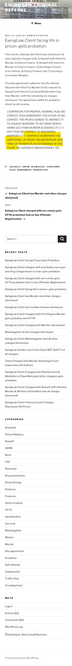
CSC (7, 461)
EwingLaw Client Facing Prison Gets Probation (32, 260)
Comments (14, 620)
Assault (15, 167)
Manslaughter (13, 530)
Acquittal (10, 427)
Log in (8, 606)
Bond (8, 454)
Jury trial (10, 523)
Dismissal (38, 167)
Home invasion (14, 502)
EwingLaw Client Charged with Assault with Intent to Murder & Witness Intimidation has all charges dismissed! (36, 391)
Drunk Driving (13, 482)
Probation (40, 170)
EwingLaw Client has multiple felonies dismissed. (34, 307)
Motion (9, 537)
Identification (13, 516)
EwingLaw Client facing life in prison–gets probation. (36, 289)
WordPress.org (14, 626)
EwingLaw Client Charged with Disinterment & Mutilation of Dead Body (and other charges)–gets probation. (34, 376)
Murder (9, 544)
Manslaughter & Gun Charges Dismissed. (29, 332)
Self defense (12, 564)
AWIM (26, 167)
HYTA (8, 509)
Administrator (37, 35)
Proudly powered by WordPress (22, 657)
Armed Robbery (14, 434)
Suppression (12, 571)
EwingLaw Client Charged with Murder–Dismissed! (35, 325)
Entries (12, 613)
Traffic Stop (12, 578)
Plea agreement (21, 170)
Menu (38, 23)
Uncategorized (13, 585)
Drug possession (15, 475)
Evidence (10, 489)
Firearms (53, 167)
